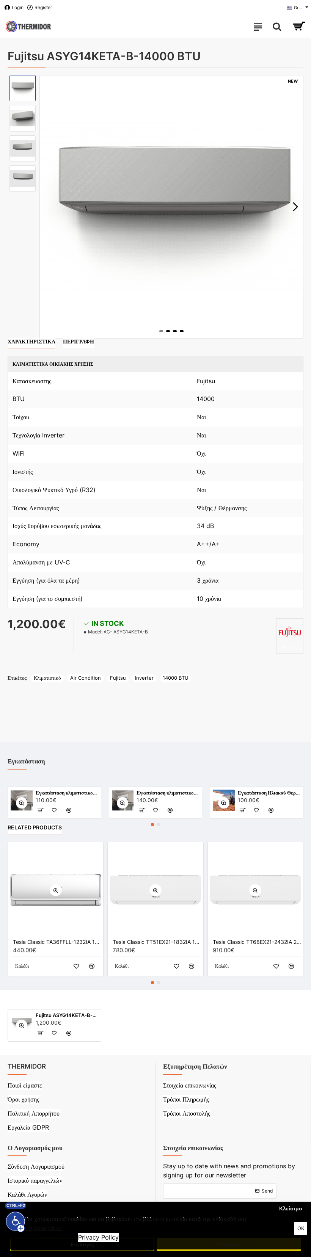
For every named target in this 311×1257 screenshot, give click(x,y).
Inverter (144, 678)
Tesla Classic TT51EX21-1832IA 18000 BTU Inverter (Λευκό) (157, 942)
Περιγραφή (78, 341)
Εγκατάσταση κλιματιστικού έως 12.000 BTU (67, 793)
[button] (47, 207)
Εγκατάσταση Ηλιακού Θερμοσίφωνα (269, 793)
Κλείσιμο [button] (290, 1209)
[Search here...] (276, 26)
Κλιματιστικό (47, 678)
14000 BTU (175, 678)
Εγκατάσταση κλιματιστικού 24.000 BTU (168, 793)
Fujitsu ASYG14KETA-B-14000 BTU (67, 1015)
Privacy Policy (98, 1237)
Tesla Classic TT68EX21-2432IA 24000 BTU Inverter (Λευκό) (257, 942)
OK (300, 1228)
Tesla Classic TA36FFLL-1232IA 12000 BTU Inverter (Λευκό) (57, 942)
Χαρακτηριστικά (31, 341)
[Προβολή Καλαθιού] (298, 26)
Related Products (35, 827)
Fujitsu (118, 678)
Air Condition (85, 678)
